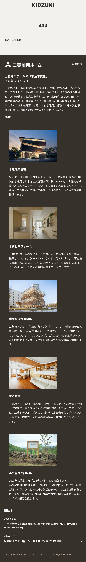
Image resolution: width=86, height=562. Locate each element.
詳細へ (8, 117)
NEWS (8, 510)
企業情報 (77, 63)
